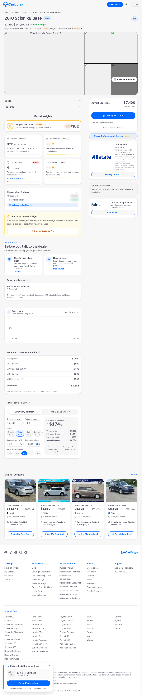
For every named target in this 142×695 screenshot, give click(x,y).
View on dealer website (112, 128)
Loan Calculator (39, 595)
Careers (90, 575)
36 (10, 453)
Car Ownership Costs (41, 575)
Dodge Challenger (12, 651)
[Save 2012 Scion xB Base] (134, 482)
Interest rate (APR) (14, 440)
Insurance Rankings (68, 586)
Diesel (117, 628)
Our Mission (92, 568)
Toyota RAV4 (65, 628)
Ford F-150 (37, 620)
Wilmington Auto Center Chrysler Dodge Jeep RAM (89, 522)
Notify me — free (30, 683)
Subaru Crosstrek (40, 651)
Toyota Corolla (66, 620)
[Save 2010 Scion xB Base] (32, 482)
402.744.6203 (121, 572)
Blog (34, 568)
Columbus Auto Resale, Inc (55, 522)
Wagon (90, 640)
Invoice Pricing (66, 568)
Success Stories (94, 587)
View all (134, 474)
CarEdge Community (41, 572)
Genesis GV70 (38, 624)
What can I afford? (60, 412)
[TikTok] (10, 552)
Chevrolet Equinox (12, 628)
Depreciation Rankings (69, 572)
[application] (43, 330)
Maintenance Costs (68, 594)
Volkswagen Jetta (67, 648)
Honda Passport (39, 640)
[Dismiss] (50, 666)
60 (24, 453)
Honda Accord (38, 628)
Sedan (90, 620)
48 (17, 453)
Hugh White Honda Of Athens (123, 522)
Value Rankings (39, 583)
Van (88, 636)
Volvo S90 (64, 636)
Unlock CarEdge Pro (44, 231)
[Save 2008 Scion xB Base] (66, 482)
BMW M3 (8, 620)
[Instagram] (20, 552)
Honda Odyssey (39, 644)
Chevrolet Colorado (13, 624)
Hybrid (118, 620)
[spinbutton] (15, 422)
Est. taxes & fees (32, 440)
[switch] (38, 444)
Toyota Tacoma (66, 632)
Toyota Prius (65, 624)
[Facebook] (25, 552)
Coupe (90, 632)
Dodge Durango (11, 659)
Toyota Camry (65, 617)
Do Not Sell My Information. (76, 690)
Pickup (90, 624)
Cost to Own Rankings (42, 587)
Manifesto (91, 583)
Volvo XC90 (65, 640)
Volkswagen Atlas (67, 644)
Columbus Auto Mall (18, 522)
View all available (14, 178)
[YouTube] (5, 552)
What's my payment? (25, 412)
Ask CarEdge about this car (112, 136)
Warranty (8, 579)
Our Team (91, 572)
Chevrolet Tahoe (12, 639)
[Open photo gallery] (44, 63)
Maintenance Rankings (69, 598)
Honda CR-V (37, 632)
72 (31, 453)
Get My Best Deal (114, 115)
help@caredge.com (124, 568)
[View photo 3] (124, 47)
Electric (118, 617)
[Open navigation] (135, 4)
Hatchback (92, 628)
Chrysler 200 (10, 643)
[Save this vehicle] (134, 19)
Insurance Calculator (68, 590)
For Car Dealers (94, 591)
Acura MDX (9, 617)
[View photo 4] (97, 79)
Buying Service (11, 568)
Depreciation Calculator (70, 583)
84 (38, 453)
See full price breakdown (102, 123)
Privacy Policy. (58, 690)
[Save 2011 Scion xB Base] (100, 482)
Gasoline (118, 624)
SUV (89, 617)
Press (89, 579)
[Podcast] (15, 552)
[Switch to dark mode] (126, 4)
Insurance (8, 575)
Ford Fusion (37, 617)
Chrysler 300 (10, 647)
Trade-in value (31, 419)
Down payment (13, 419)
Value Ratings (38, 579)
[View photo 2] (97, 47)
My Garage (9, 572)
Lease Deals (37, 591)
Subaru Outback (39, 648)
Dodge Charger (11, 655)
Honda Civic (37, 636)
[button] (42, 126)
